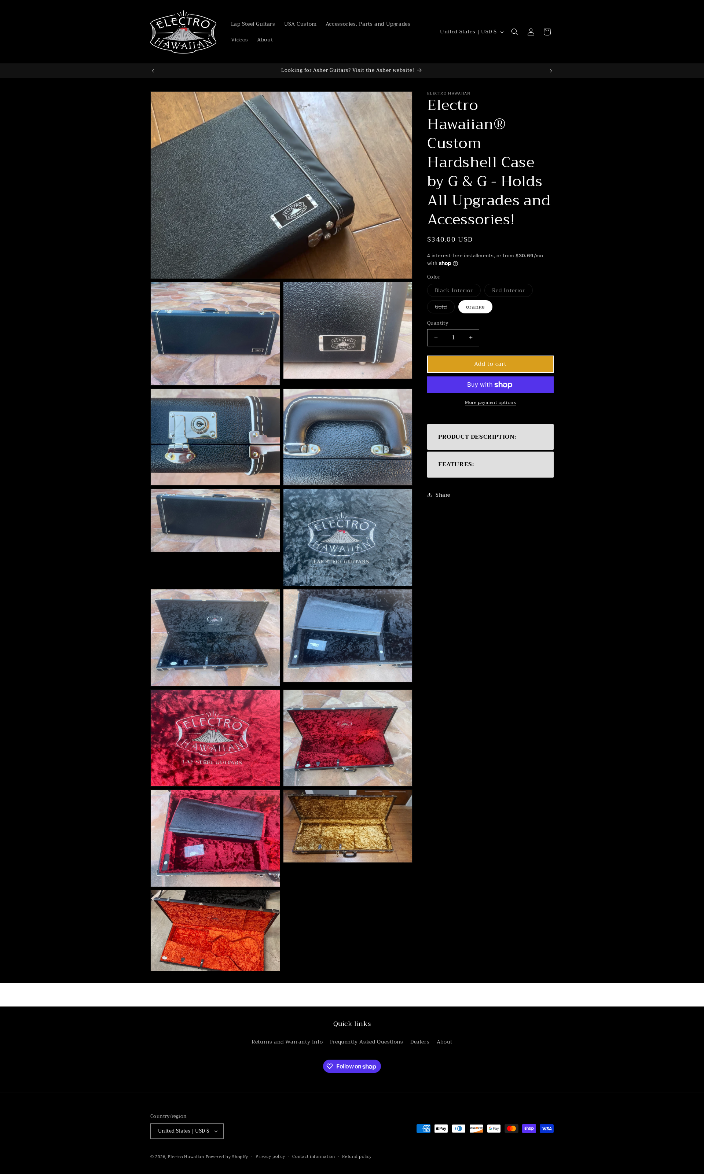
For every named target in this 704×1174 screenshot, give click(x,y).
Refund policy (356, 1156)
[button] (515, 32)
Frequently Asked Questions (366, 1042)
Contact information (313, 1156)
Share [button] (443, 494)
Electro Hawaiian (186, 1156)
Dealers (419, 1042)
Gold (445, 307)
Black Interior (458, 291)
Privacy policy (270, 1156)
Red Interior (512, 291)
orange (475, 306)
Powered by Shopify (227, 1156)
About (444, 1042)
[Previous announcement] (153, 71)
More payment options (490, 402)
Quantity (437, 323)
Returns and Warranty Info (287, 1042)
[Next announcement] (551, 71)
